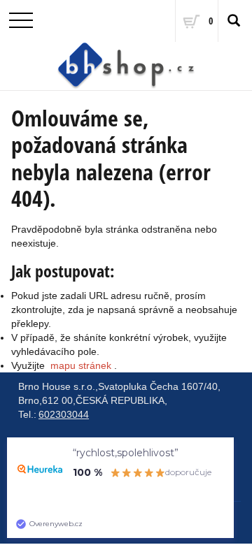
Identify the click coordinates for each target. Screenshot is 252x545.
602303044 (63, 414)
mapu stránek (81, 365)
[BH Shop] (126, 66)
